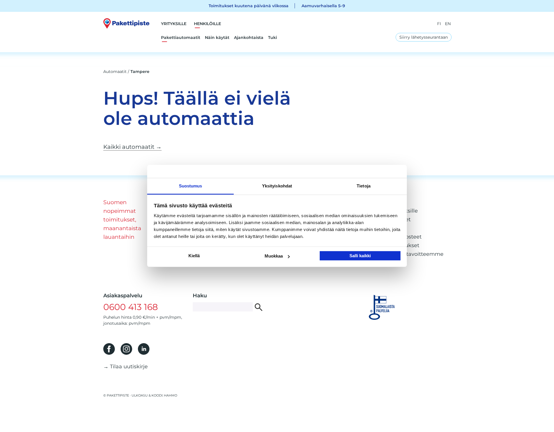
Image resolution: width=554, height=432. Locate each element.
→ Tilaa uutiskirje (125, 366)
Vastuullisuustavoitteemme (407, 254)
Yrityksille (173, 23)
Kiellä (194, 255)
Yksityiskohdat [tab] (277, 185)
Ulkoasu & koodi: (154, 395)
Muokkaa (274, 255)
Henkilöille (207, 23)
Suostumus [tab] (190, 185)
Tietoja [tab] (363, 185)
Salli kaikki (360, 255)
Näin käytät (217, 37)
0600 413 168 (130, 307)
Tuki (272, 37)
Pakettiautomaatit (180, 37)
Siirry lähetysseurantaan (423, 37)
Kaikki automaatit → (132, 146)
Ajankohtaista (248, 37)
